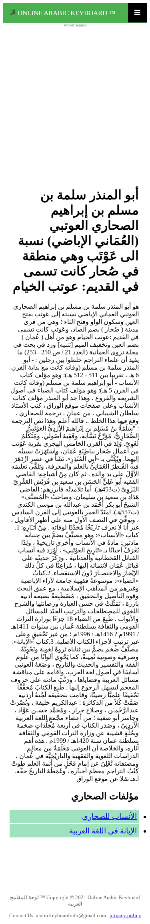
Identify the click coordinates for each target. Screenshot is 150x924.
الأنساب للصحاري (109, 816)
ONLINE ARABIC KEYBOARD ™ (66, 13)
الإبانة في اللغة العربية (103, 831)
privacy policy (125, 915)
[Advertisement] (75, 102)
